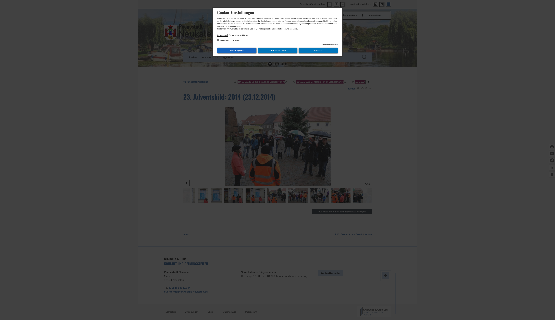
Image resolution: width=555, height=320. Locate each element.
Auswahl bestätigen (277, 51)
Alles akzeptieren (237, 51)
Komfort (236, 40)
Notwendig (225, 40)
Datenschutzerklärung (239, 35)
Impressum (222, 35)
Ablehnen (318, 51)
